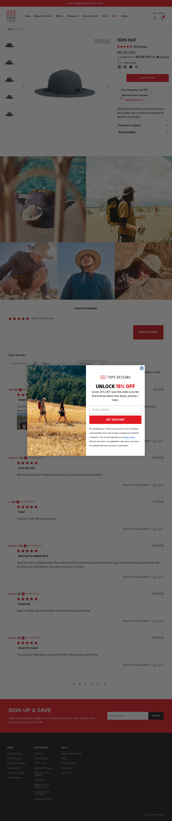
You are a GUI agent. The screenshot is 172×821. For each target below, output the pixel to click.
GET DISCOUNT (115, 419)
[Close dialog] (141, 368)
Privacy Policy (129, 437)
